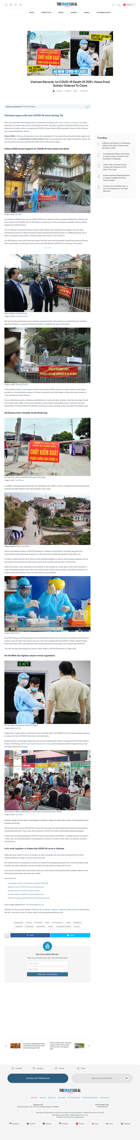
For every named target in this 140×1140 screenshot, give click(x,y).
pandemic (19, 926)
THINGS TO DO (46, 12)
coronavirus (18, 922)
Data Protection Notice (89, 1097)
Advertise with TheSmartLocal (38, 1078)
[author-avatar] (53, 91)
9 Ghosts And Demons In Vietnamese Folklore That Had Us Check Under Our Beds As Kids (116, 145)
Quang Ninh (29, 926)
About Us (43, 1097)
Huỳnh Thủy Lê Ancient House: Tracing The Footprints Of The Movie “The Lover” (115, 167)
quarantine (41, 926)
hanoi (47, 922)
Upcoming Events (104, 12)
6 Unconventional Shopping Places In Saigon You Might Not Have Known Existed (116, 177)
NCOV (17, 633)
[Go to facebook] (6, 5)
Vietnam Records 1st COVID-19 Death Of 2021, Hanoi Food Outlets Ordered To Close (70, 83)
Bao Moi (18, 214)
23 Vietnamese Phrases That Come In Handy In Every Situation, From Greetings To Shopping (116, 156)
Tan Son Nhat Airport (63, 926)
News (75, 91)
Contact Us (52, 1097)
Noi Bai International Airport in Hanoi (38, 744)
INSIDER (74, 12)
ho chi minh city (57, 922)
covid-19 (29, 922)
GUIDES (86, 12)
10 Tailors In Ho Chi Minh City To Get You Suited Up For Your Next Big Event (115, 188)
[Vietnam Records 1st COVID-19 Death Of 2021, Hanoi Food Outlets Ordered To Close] (70, 53)
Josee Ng (59, 91)
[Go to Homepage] (67, 4)
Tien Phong (19, 480)
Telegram (62, 910)
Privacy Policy (104, 1097)
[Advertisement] (47, 1012)
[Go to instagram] (11, 5)
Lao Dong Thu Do (21, 385)
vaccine (76, 926)
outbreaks (77, 922)
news (68, 922)
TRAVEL (61, 12)
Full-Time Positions (74, 1097)
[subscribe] (126, 1078)
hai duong (38, 922)
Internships (61, 1097)
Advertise (34, 1097)
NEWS (31, 12)
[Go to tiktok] (20, 5)
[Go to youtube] (16, 5)
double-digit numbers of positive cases (68, 123)
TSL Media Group (78, 1117)
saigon (50, 926)
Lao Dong (18, 815)
